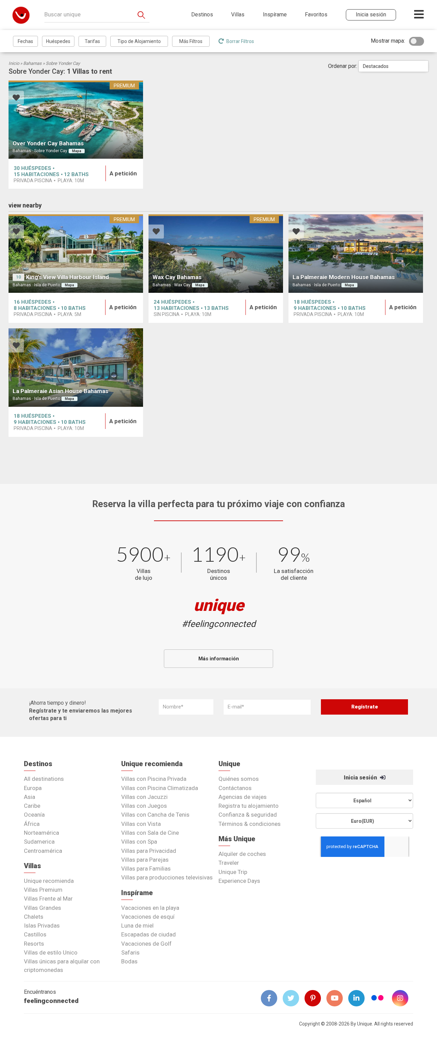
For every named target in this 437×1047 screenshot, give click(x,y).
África (32, 823)
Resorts (34, 943)
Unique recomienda (49, 880)
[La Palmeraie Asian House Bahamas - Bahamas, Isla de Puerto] (76, 367)
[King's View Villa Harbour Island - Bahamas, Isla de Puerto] (76, 253)
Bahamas (32, 63)
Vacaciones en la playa (150, 907)
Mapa (76, 151)
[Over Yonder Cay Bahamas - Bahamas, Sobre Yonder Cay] (76, 120)
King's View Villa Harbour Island (67, 277)
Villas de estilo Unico (50, 952)
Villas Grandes (42, 907)
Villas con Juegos (144, 805)
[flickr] (377, 998)
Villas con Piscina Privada (153, 778)
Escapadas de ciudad (148, 934)
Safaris (130, 952)
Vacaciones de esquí (147, 916)
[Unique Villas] (21, 15)
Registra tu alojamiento (248, 805)
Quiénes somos (238, 778)
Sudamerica (39, 841)
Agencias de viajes (242, 796)
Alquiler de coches (242, 853)
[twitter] (293, 998)
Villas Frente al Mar (48, 898)
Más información (218, 659)
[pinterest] (315, 998)
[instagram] (402, 998)
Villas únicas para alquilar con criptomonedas (62, 965)
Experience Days (239, 880)
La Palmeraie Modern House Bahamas (344, 277)
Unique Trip (232, 872)
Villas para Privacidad (148, 850)
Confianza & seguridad (247, 814)
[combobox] (393, 66)
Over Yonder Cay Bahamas (48, 143)
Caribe (32, 805)
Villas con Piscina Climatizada (159, 788)
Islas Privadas (42, 925)
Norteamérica (41, 832)
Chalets (33, 916)
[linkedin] (359, 998)
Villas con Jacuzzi (144, 796)
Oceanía (34, 814)
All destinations (44, 778)
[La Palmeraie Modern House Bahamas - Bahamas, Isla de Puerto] (355, 253)
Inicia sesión (361, 777)
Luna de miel (137, 925)
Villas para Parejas (145, 859)
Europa (33, 788)
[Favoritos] (16, 98)
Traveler (228, 862)
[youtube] (337, 998)
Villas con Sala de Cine (150, 832)
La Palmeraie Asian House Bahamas (60, 391)
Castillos (35, 934)
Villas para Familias (146, 868)
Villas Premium (43, 889)
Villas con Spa (139, 841)
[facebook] (271, 998)
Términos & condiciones (249, 823)
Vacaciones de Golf (146, 943)
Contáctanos (235, 788)
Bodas (129, 961)
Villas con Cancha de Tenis (155, 814)
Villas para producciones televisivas (167, 877)
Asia (29, 796)
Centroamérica (43, 850)
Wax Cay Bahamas (177, 277)
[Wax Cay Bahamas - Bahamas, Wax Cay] (216, 253)
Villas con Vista (141, 823)
